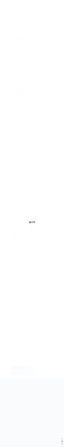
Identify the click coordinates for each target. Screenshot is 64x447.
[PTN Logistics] (32, 222)
